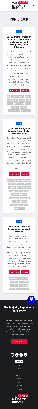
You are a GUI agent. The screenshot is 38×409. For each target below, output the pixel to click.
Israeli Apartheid (19, 104)
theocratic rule (26, 111)
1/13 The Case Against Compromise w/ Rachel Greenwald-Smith (19, 131)
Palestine (15, 107)
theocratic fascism (14, 111)
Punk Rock (23, 107)
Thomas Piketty (15, 289)
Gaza (29, 100)
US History (24, 205)
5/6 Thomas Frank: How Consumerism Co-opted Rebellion (19, 229)
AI (8, 97)
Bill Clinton (27, 184)
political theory (25, 198)
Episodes (19, 361)
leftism (29, 104)
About (19, 378)
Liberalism (24, 194)
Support (19, 385)
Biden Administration (15, 184)
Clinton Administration (24, 187)
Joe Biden (15, 194)
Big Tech (28, 97)
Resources (19, 372)
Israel (10, 104)
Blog (19, 365)
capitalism (12, 187)
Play (11, 90)
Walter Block (25, 289)
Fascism (22, 100)
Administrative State (13, 180)
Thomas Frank (24, 285)
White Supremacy (19, 209)
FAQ (19, 382)
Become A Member (19, 342)
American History (26, 180)
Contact (19, 389)
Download (25, 90)
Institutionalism (25, 191)
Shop (19, 368)
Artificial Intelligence (18, 97)
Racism (24, 202)
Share (17, 90)
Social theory (15, 205)
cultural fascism (13, 100)
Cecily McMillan (24, 282)
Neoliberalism (14, 198)
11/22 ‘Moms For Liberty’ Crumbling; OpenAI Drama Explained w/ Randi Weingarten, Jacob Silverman (19, 41)
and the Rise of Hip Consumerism (19, 278)
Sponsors (19, 375)
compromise (14, 191)
